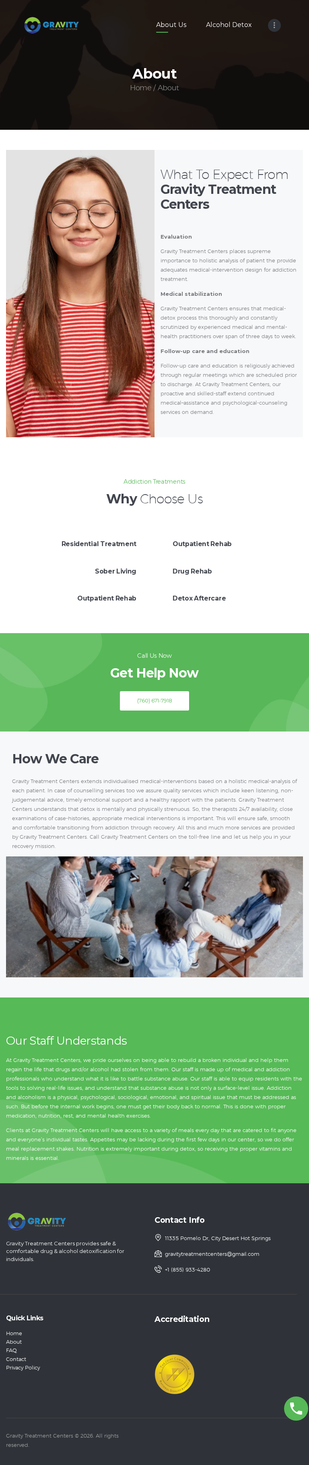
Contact (16, 1359)
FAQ (11, 1350)
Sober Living (115, 571)
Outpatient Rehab (106, 598)
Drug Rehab (192, 571)
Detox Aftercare (199, 598)
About (14, 1342)
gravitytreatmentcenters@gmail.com (212, 1254)
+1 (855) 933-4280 (187, 1270)
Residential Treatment (99, 544)
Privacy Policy (23, 1368)
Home (141, 88)
